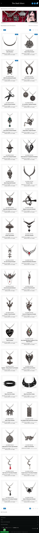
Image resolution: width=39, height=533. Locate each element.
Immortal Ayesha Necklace (10, 287)
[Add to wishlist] (16, 33)
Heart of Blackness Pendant (29, 499)
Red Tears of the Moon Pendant (10, 472)
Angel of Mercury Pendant (29, 367)
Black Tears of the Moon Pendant (9, 499)
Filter (4, 508)
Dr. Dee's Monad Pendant (9, 261)
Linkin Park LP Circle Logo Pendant (9, 446)
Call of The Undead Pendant (9, 156)
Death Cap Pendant (9, 235)
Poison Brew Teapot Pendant (29, 130)
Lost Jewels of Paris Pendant (9, 130)
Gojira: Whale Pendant (29, 51)
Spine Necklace (9, 51)
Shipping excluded (14, 53)
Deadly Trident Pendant (9, 314)
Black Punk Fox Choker (10, 394)
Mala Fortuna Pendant (29, 78)
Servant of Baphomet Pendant (29, 314)
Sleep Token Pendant (9, 420)
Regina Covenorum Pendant (29, 209)
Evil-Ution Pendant (29, 235)
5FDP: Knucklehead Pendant (10, 78)
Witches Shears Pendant (9, 104)
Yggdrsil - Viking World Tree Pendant (9, 367)
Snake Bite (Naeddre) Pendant (9, 209)
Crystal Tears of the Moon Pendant (29, 472)
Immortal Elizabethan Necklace (29, 261)
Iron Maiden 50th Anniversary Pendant (29, 420)
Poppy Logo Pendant (29, 446)
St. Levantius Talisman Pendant (29, 104)
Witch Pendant (9, 340)
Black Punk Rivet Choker (29, 394)
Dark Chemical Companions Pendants (29, 156)
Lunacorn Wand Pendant (29, 287)
